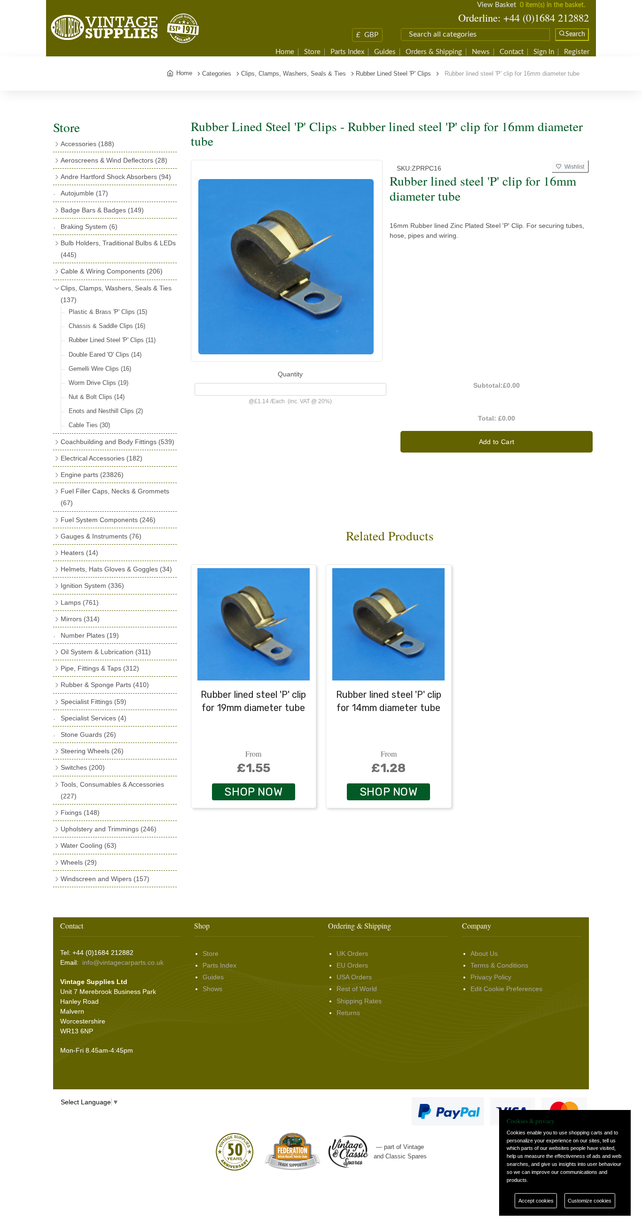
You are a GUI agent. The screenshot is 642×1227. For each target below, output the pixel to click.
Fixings (80, 812)
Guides (385, 51)
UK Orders (352, 953)
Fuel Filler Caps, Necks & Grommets (115, 497)
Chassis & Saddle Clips (107, 325)
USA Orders (354, 977)
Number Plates (90, 635)
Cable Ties (89, 425)
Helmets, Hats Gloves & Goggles (116, 569)
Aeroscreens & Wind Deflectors (114, 160)
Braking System (89, 226)
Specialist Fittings (93, 701)
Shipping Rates (359, 1001)
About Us (484, 953)
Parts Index (347, 51)
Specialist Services (93, 718)
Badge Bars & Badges (102, 210)
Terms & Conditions (499, 965)
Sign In (543, 51)
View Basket (496, 4)
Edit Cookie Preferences (506, 989)
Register (576, 51)
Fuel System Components (108, 520)
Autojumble (84, 193)
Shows (212, 989)
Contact (512, 51)
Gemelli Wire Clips (100, 368)
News (481, 51)
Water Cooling (89, 845)
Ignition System (92, 585)
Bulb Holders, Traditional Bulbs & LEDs (118, 248)
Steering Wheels (92, 751)
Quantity (290, 374)
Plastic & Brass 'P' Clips (108, 311)
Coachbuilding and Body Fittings (117, 441)
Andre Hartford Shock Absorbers (116, 176)
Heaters (79, 552)
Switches (83, 767)
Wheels (79, 862)
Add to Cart (497, 441)
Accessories (87, 144)
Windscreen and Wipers (105, 879)
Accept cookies (536, 1201)
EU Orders (352, 965)
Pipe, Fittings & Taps (100, 668)
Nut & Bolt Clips (97, 396)
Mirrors (80, 619)
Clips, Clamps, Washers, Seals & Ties (116, 294)
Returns (348, 1012)
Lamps (80, 602)
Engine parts (92, 474)
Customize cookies (589, 1201)
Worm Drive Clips (98, 382)
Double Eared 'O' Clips (105, 354)
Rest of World (357, 989)
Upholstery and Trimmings (109, 829)
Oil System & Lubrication (106, 652)
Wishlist (573, 167)
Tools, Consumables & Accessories (112, 790)
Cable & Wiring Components (112, 271)
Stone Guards (88, 734)
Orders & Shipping (434, 51)
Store (312, 51)
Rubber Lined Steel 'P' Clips (112, 340)
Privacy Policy (490, 977)
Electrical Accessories (101, 458)
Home (284, 51)
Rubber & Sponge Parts (105, 684)
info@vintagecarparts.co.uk (123, 962)
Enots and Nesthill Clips (106, 410)
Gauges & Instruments (101, 536)
